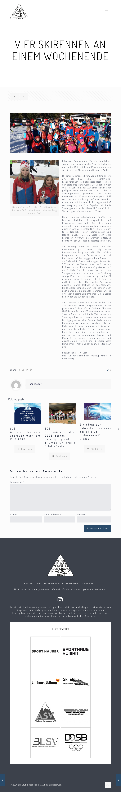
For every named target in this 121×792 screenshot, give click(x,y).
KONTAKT (28, 583)
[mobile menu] (106, 11)
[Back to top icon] (108, 785)
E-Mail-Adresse (52, 514)
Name (14, 514)
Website (81, 514)
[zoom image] (34, 182)
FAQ (39, 583)
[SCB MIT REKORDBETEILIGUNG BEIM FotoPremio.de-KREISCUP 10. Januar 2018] (2, 780)
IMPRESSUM (72, 583)
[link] (34, 188)
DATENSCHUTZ (89, 583)
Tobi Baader (35, 383)
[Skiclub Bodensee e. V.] (19, 11)
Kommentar (17, 482)
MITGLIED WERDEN (53, 583)
